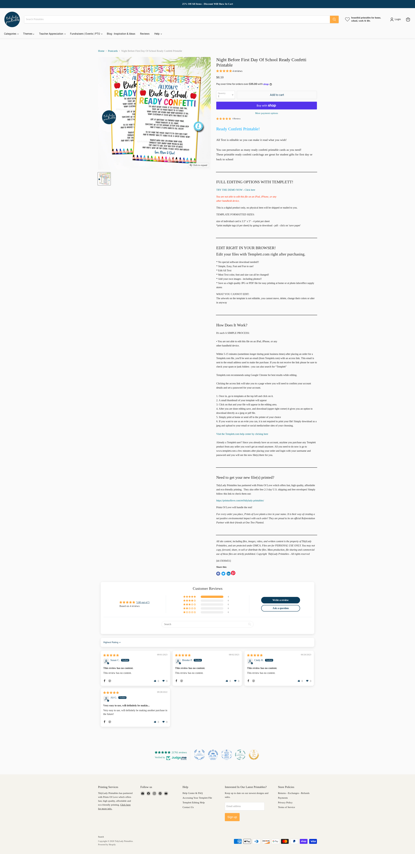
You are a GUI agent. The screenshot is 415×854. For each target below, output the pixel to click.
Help (157, 33)
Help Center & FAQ (193, 793)
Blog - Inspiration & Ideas (121, 33)
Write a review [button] (281, 600)
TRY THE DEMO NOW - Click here (235, 189)
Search (101, 837)
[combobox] (177, 19)
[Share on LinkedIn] (229, 574)
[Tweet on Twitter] (223, 574)
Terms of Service (286, 807)
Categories (10, 33)
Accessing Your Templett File (197, 798)
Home (101, 51)
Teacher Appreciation (51, 33)
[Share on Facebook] (218, 574)
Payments (283, 798)
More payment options (266, 113)
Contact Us (188, 807)
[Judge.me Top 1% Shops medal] (254, 755)
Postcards (113, 51)
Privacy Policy (285, 802)
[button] (224, 71)
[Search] (334, 19)
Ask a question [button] (281, 608)
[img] (111, 655)
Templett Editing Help (194, 802)
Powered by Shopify (107, 844)
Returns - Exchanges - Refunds (293, 793)
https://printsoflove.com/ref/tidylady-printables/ (240, 500)
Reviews (144, 33)
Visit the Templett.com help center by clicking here (242, 434)
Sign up (232, 817)
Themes (28, 33)
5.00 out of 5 (142, 602)
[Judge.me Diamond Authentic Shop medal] (199, 755)
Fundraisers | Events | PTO (85, 33)
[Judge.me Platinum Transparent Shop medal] (240, 755)
